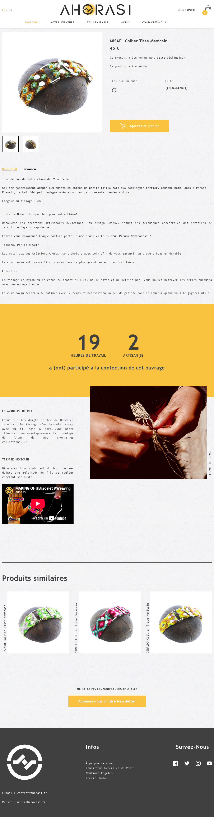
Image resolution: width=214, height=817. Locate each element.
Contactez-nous (154, 22)
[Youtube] (209, 764)
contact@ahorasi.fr (32, 792)
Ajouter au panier (144, 126)
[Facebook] (175, 764)
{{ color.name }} (114, 90)
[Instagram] (198, 764)
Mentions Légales (99, 773)
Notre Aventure (62, 22)
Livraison (29, 169)
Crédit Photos (97, 778)
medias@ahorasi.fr (31, 802)
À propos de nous (99, 763)
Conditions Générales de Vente (110, 768)
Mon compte (187, 9)
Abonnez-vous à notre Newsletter (107, 701)
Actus (125, 22)
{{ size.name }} (176, 88)
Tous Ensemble (98, 22)
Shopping (31, 22)
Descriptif (9, 169)
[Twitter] (186, 764)
